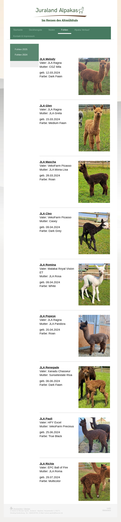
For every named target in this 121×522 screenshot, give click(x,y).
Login (109, 508)
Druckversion (18, 509)
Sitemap (27, 509)
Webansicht (106, 510)
